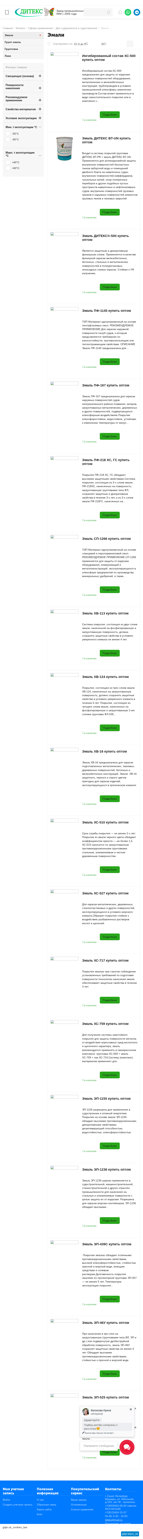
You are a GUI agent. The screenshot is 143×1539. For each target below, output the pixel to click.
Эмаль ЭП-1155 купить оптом (106, 1098)
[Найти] (108, 12)
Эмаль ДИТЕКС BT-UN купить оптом (106, 140)
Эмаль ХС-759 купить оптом (105, 1024)
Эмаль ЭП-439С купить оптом (106, 1244)
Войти (6, 1499)
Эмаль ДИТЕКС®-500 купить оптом (105, 238)
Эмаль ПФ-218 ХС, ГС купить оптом (106, 462)
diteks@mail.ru (114, 1519)
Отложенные (79, 1504)
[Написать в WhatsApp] (128, 12)
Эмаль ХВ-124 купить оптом (105, 677)
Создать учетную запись (17, 1504)
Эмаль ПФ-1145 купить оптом (106, 311)
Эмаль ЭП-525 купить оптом (105, 1397)
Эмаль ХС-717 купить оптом (105, 960)
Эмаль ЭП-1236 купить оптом (106, 1169)
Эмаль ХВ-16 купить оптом (104, 751)
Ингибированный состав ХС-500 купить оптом (109, 58)
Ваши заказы (79, 1499)
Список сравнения (82, 1509)
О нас (40, 1499)
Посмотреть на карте (118, 1523)
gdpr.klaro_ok (130, 1533)
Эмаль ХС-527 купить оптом (105, 893)
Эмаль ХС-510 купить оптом (105, 822)
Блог (39, 1514)
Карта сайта (44, 1509)
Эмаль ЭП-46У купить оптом (105, 1323)
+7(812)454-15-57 (116, 1512)
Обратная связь (46, 1504)
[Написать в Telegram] (137, 12)
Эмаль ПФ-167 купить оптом (105, 385)
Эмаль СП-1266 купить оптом (106, 539)
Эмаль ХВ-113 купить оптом (105, 613)
